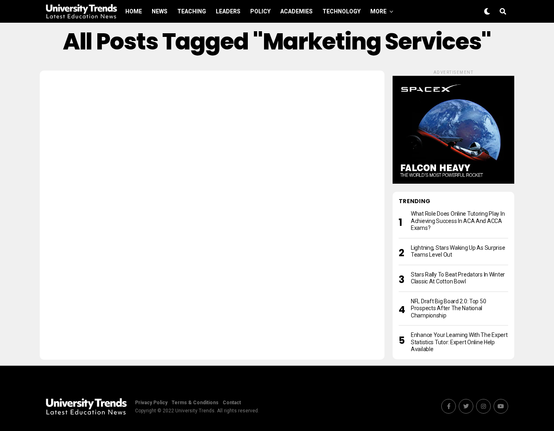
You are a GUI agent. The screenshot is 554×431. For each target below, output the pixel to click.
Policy (260, 11)
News (159, 11)
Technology (341, 11)
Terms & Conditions (195, 402)
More (378, 11)
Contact (232, 402)
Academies (296, 11)
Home (133, 11)
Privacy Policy (151, 402)
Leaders (228, 11)
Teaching (191, 11)
